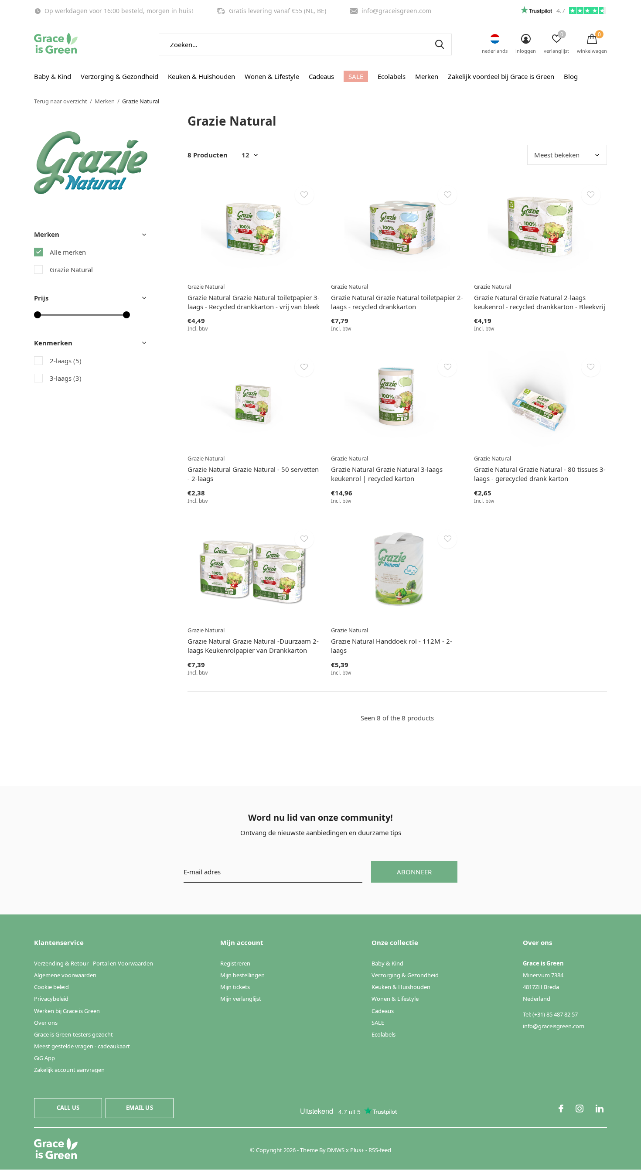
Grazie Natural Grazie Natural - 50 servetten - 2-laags (253, 474)
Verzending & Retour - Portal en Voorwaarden (93, 963)
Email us (139, 1108)
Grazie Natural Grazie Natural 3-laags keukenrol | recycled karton (387, 474)
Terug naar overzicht (60, 101)
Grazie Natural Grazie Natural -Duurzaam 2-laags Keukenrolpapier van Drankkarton (253, 646)
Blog (571, 76)
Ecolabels (392, 76)
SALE (355, 76)
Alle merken (68, 252)
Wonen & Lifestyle (272, 76)
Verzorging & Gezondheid (119, 76)
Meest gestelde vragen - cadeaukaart (82, 1046)
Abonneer (414, 871)
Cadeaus (321, 76)
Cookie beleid (51, 987)
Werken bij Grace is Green (67, 1011)
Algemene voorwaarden (65, 975)
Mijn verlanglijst (240, 999)
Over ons (46, 1023)
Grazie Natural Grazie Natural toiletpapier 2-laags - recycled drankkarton (397, 302)
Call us (68, 1108)
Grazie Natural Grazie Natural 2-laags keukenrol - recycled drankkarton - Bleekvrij (539, 302)
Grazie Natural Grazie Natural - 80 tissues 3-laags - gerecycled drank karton (540, 474)
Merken (426, 76)
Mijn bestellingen (242, 975)
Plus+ (357, 1150)
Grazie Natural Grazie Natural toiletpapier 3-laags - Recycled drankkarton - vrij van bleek (254, 302)
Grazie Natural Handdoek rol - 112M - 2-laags (391, 646)
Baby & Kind (52, 76)
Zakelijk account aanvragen (69, 1070)
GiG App (44, 1058)
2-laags (66, 360)
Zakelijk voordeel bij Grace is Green (501, 76)
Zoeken (439, 44)
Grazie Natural (71, 269)
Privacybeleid (51, 999)
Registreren (235, 963)
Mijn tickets (235, 987)
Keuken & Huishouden (201, 76)
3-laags (66, 378)
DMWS (335, 1150)
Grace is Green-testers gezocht (73, 1034)
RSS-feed (379, 1150)
